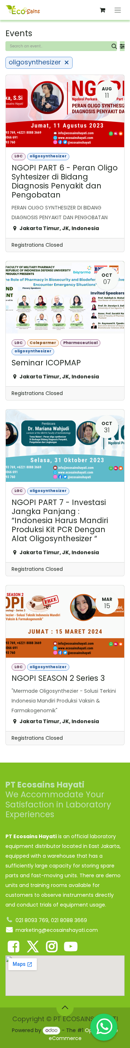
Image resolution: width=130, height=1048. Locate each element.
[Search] (114, 46)
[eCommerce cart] (102, 10)
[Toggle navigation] (118, 10)
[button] (65, 1007)
